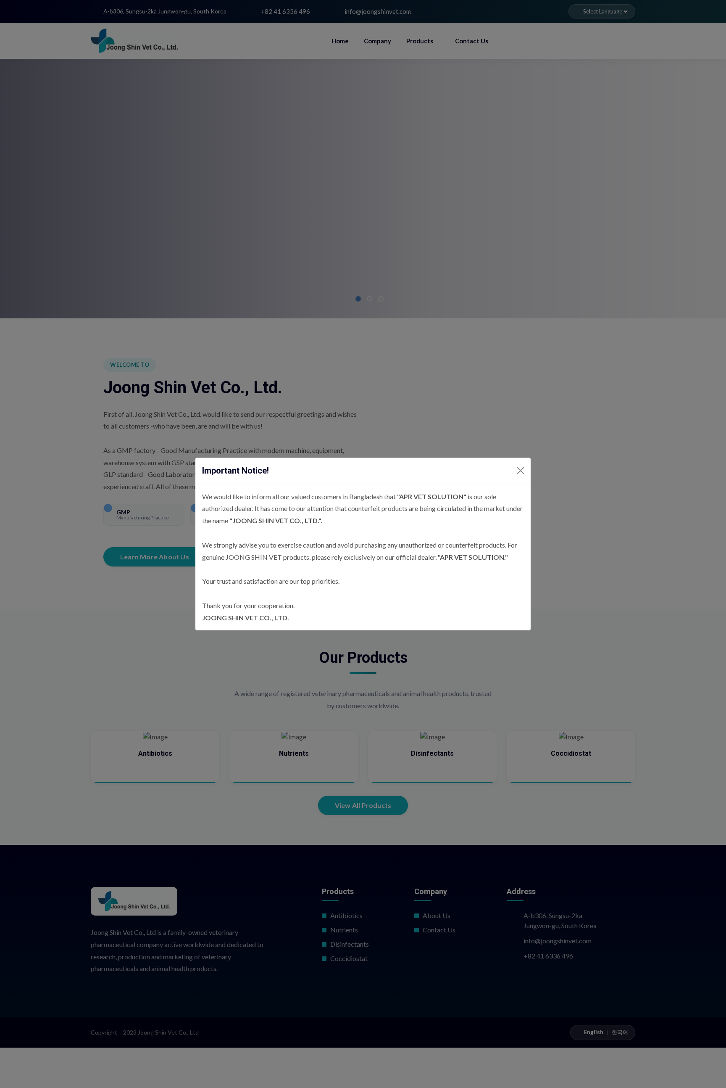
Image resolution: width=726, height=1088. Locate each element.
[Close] (520, 470)
